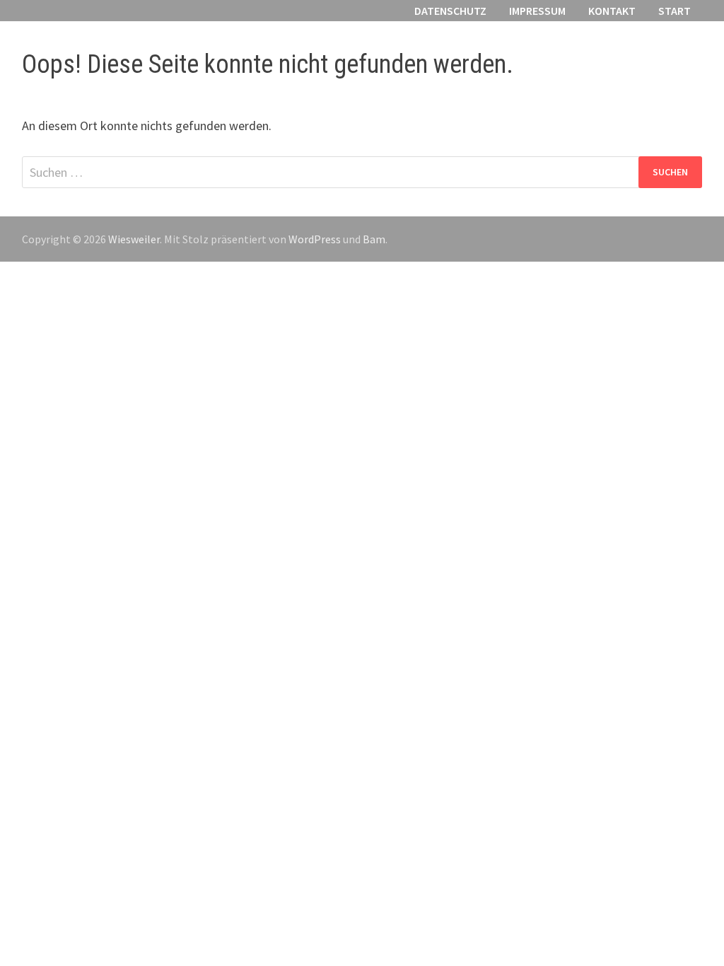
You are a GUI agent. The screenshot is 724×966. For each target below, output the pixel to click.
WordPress (314, 239)
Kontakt (612, 11)
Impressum (537, 11)
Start (674, 11)
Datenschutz (450, 11)
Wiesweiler (134, 239)
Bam (374, 239)
